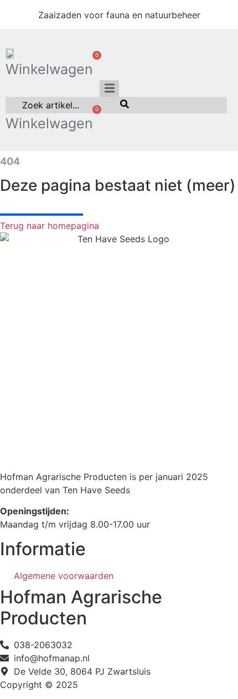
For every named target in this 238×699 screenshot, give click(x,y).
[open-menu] (109, 88)
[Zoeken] (124, 105)
